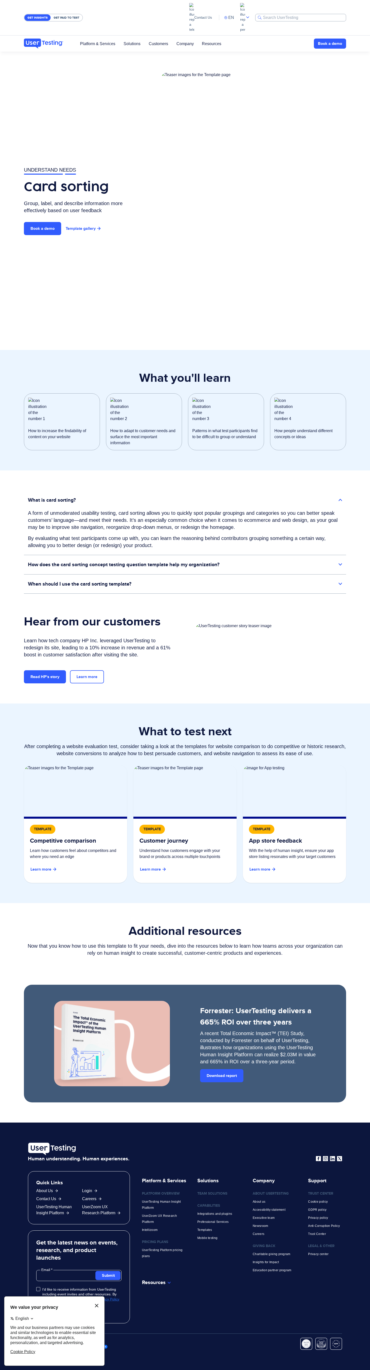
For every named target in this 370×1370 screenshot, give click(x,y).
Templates (204, 1230)
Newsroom (260, 1226)
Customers (158, 43)
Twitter (339, 1158)
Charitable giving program (271, 1254)
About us (259, 1201)
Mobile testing (207, 1238)
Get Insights (37, 17)
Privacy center (318, 1254)
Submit (108, 1275)
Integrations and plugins (214, 1214)
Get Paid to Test (66, 17)
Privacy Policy (108, 1299)
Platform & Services (97, 43)
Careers (89, 1199)
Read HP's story (44, 676)
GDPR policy (317, 1210)
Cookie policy (318, 1201)
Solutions (132, 43)
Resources (211, 43)
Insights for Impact (266, 1262)
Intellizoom (150, 1230)
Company (185, 43)
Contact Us (203, 17)
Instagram (325, 1158)
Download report (222, 1075)
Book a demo (330, 43)
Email (46, 1270)
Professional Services (213, 1222)
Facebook (318, 1158)
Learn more (87, 676)
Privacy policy (318, 1218)
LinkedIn (332, 1158)
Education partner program (272, 1270)
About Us (44, 1191)
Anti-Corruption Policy (324, 1226)
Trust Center (317, 1234)
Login (87, 1191)
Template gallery (81, 228)
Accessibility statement (269, 1210)
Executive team (264, 1218)
